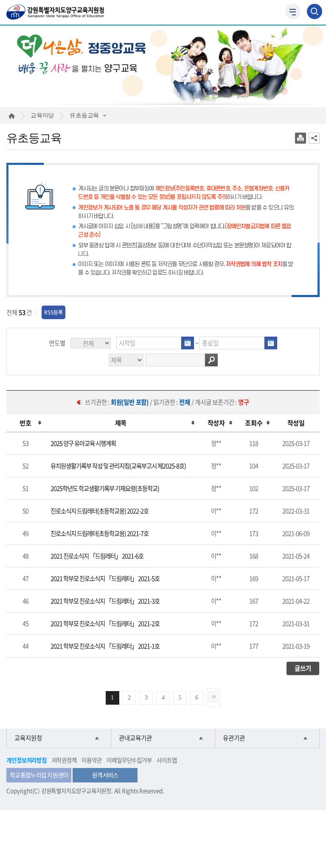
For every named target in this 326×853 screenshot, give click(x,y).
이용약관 (91, 760)
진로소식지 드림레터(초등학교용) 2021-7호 (100, 533)
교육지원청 (28, 737)
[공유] (314, 138)
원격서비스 (105, 775)
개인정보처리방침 (26, 760)
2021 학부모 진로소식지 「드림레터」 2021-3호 (105, 601)
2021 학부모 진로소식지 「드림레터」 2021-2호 (105, 623)
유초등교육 (84, 115)
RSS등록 (53, 312)
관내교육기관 (135, 737)
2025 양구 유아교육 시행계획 (83, 443)
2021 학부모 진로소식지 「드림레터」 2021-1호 (105, 646)
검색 (211, 360)
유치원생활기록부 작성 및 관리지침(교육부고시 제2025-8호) (118, 465)
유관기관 (234, 737)
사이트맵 (167, 760)
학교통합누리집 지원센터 (39, 775)
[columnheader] (25, 423)
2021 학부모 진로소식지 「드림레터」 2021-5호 (105, 578)
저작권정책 (64, 760)
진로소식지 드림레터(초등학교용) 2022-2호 (100, 511)
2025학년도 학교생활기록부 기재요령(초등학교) (105, 488)
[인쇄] (300, 138)
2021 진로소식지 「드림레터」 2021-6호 (97, 556)
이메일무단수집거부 (129, 760)
